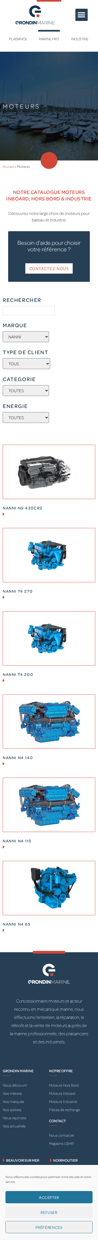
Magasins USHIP (61, 1143)
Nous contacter (61, 1135)
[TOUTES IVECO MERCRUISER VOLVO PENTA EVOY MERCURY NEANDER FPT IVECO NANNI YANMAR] (26, 336)
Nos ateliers (12, 1109)
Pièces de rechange (64, 1109)
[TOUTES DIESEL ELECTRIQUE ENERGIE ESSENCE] (26, 417)
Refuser (49, 1212)
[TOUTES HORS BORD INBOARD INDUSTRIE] (26, 390)
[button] (81, 15)
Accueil (8, 166)
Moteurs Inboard (62, 1093)
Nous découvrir (15, 1085)
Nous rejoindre (14, 1117)
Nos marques (13, 1101)
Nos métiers (12, 1093)
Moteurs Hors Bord (64, 1085)
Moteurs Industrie (63, 1101)
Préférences (48, 1227)
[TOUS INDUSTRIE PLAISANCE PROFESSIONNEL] (26, 363)
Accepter (49, 1197)
